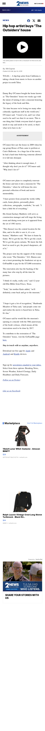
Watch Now (38, 3)
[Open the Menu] (4, 3)
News (6, 20)
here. (5, 339)
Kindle (17, 354)
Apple (28, 350)
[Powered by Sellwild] (39, 559)
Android (6, 354)
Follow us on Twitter (11, 379)
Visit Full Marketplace (34, 423)
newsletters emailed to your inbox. (27, 364)
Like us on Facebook (11, 390)
